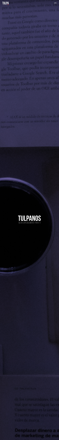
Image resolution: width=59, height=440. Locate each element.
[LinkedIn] (48, 437)
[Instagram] (51, 437)
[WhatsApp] (42, 437)
